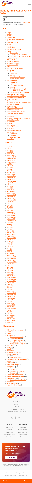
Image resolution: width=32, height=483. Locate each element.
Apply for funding (22, 429)
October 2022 (11, 219)
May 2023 (10, 207)
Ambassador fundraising (17, 337)
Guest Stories (11, 345)
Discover (12, 75)
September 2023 (11, 200)
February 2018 (11, 305)
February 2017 (11, 315)
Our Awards (13, 373)
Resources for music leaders (15, 374)
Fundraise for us (22, 432)
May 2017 (9, 312)
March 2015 (10, 322)
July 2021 (9, 245)
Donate (9, 51)
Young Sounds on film (13, 385)
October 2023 (11, 198)
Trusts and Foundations (17, 85)
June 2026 (10, 148)
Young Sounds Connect (17, 78)
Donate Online (14, 53)
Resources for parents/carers (15, 376)
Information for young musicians (16, 96)
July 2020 (9, 265)
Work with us (10, 139)
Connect (12, 368)
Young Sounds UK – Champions (19, 92)
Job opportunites (15, 357)
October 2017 (11, 310)
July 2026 (9, 147)
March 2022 (10, 231)
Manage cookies (21, 473)
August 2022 (10, 222)
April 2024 (10, 188)
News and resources (9, 434)
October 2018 (11, 296)
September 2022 (11, 220)
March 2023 (10, 210)
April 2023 (10, 208)
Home (8, 66)
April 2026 (10, 152)
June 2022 (10, 226)
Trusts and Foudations (16, 340)
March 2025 (10, 171)
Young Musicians (12, 383)
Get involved (23, 424)
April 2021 (9, 250)
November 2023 (11, 196)
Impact (9, 349)
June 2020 (10, 267)
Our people (13, 135)
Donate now (11, 457)
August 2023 (10, 202)
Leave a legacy (23, 434)
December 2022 (11, 215)
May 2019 (9, 288)
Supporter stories (15, 338)
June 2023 (10, 205)
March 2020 (10, 272)
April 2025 (10, 169)
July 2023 (9, 203)
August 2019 (10, 282)
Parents (9, 361)
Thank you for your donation (18, 54)
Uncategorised (11, 378)
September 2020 (11, 262)
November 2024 (11, 177)
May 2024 (10, 186)
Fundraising (13, 82)
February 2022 (11, 232)
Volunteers (10, 381)
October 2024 (11, 179)
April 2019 (9, 289)
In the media (10, 350)
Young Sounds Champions (18, 344)
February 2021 (11, 253)
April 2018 (9, 301)
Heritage (9, 347)
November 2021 (11, 238)
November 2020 (11, 258)
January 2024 (11, 193)
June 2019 (10, 286)
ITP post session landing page (15, 97)
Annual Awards (14, 72)
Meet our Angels (18, 90)
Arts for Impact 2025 (13, 37)
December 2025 (11, 157)
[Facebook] (16, 417)
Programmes (10, 366)
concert (9, 44)
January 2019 (11, 291)
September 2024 (12, 181)
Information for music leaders (15, 94)
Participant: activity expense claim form (18, 118)
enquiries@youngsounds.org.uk (16, 412)
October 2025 (11, 160)
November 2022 (11, 217)
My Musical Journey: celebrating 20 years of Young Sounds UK (19, 103)
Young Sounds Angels (16, 342)
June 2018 (10, 300)
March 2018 (10, 303)
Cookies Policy (11, 48)
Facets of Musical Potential (18, 380)
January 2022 (11, 234)
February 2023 (11, 212)
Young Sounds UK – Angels (18, 89)
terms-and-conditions (13, 127)
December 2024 (11, 176)
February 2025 (11, 172)
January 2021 (11, 255)
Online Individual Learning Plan (16, 111)
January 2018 (11, 306)
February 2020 (11, 274)
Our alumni (10, 115)
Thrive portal (10, 128)
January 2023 (11, 214)
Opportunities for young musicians (17, 359)
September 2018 (11, 298)
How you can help (12, 80)
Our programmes (15, 137)
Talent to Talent (11, 125)
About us (9, 424)
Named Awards (11, 106)
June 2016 (10, 317)
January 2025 (11, 174)
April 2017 (9, 313)
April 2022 (10, 229)
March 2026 (10, 153)
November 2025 (11, 159)
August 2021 (10, 243)
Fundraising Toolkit (12, 65)
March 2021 (10, 251)
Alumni (9, 331)
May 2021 (9, 248)
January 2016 (11, 320)
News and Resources (13, 109)
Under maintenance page (14, 130)
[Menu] (29, 4)
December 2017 (11, 308)
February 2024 (11, 191)
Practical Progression (13, 120)
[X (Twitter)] (12, 417)
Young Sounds (26, 22)
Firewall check (11, 60)
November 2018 (11, 294)
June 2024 (10, 184)
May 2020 (10, 269)
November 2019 (11, 279)
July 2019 (9, 284)
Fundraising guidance (13, 61)
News (8, 356)
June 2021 (10, 246)
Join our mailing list (12, 99)
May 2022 (10, 227)
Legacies (12, 84)
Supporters (10, 123)
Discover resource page (14, 49)
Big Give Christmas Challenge (15, 39)
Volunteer (13, 87)
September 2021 (11, 241)
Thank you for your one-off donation (21, 56)
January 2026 (11, 155)
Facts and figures (12, 58)
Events (9, 333)
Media (8, 101)
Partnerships (10, 362)
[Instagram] (19, 417)
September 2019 (11, 281)
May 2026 (10, 150)
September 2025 (11, 162)
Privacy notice (11, 121)
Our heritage (13, 133)
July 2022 (9, 224)
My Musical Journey (12, 352)
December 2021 (11, 236)
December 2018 (11, 293)
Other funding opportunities (15, 113)
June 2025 (10, 165)
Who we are (10, 132)
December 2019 (11, 277)
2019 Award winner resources (15, 330)
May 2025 (10, 167)
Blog (8, 41)
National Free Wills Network (15, 108)
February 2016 (11, 318)
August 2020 (10, 263)
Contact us (10, 46)
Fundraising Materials (13, 63)
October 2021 (11, 239)
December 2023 (11, 195)
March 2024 (10, 189)
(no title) (9, 32)
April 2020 (10, 270)
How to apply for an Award (15, 68)
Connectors (13, 73)
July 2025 (9, 164)
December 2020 (11, 257)
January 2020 (11, 275)
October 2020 (11, 260)
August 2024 (10, 183)
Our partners (10, 116)
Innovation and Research (17, 77)
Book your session (12, 42)
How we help (10, 70)
